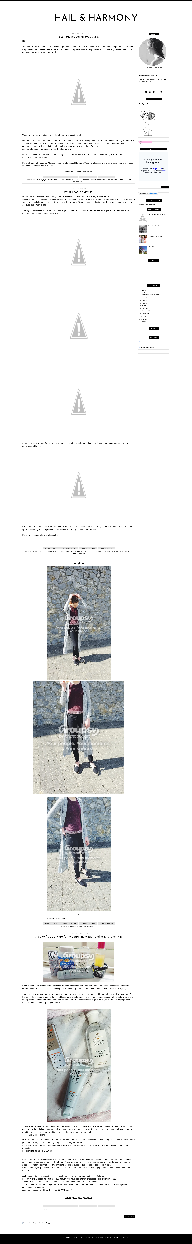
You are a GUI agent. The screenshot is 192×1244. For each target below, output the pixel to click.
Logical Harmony (75, 163)
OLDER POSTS (129, 1216)
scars (112, 1209)
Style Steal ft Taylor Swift (155, 236)
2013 (142, 322)
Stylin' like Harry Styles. (155, 225)
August (144, 292)
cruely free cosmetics (117, 180)
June (144, 300)
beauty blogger (72, 180)
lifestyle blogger (96, 551)
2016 (142, 290)
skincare (123, 1209)
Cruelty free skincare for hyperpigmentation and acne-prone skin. (78, 936)
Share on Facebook (51, 177)
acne (69, 1209)
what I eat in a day (126, 551)
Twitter (79, 171)
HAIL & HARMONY (84, 1237)
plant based (108, 551)
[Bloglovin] (157, 93)
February (145, 311)
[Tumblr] (161, 93)
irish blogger (82, 551)
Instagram (69, 171)
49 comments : (52, 180)
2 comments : (89, 926)
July (143, 298)
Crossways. (151, 247)
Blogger (125, 1237)
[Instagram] (150, 93)
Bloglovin (88, 171)
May (143, 303)
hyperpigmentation (90, 1209)
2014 (142, 319)
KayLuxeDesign (105, 1237)
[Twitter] (146, 93)
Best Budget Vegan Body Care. (79, 36)
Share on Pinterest (88, 177)
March (144, 308)
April (143, 305)
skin (117, 1209)
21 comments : (53, 1209)
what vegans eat (79, 553)
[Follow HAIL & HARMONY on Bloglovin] (147, 135)
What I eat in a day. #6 (78, 192)
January (144, 313)
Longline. (79, 563)
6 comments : (52, 551)
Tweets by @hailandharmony (147, 204)
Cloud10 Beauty (58, 1179)
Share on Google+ (106, 177)
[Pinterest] (154, 93)
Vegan (82, 182)
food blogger (70, 551)
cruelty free (85, 180)
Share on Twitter (69, 177)
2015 (142, 317)
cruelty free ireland (99, 180)
